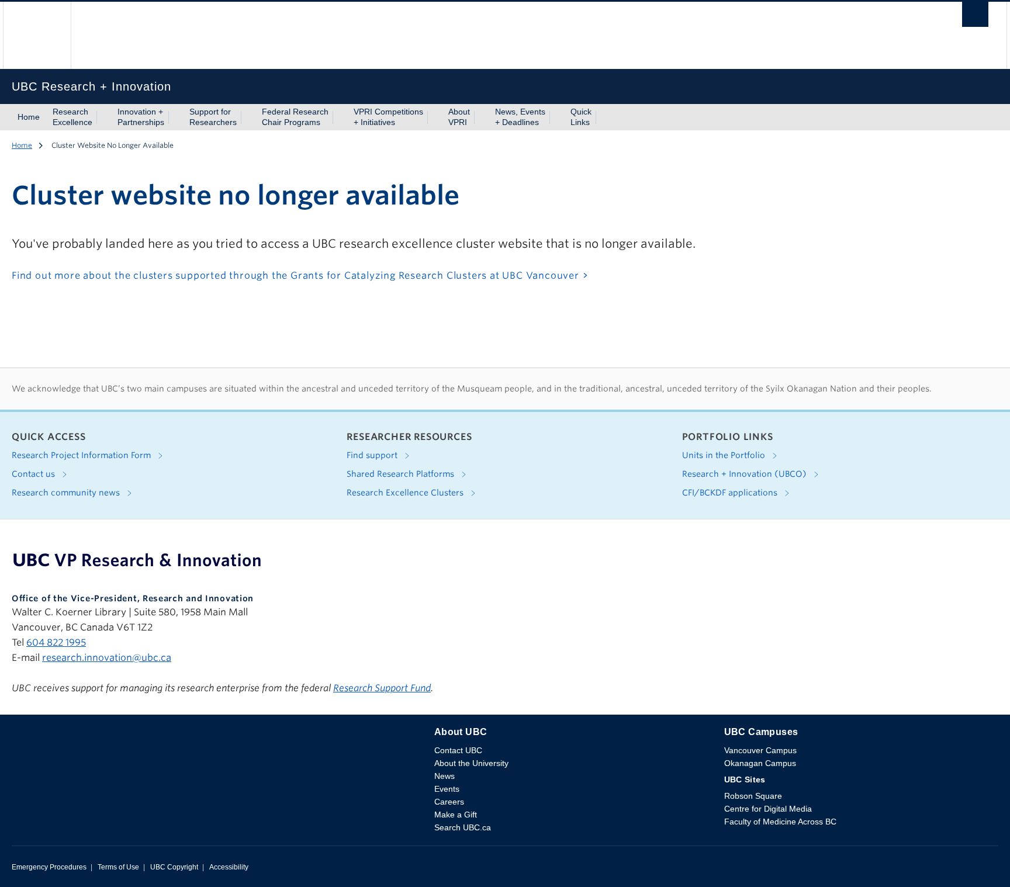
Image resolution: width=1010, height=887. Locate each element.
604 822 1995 (56, 642)
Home (29, 117)
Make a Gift (455, 814)
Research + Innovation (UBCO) (745, 474)
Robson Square (753, 796)
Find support (373, 455)
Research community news (67, 492)
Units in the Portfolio (724, 455)
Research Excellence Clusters (406, 492)
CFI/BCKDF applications (731, 492)
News (444, 776)
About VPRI (459, 117)
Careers (449, 801)
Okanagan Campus (760, 763)
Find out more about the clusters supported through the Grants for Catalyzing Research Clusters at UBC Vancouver (295, 275)
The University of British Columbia (37, 35)
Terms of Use (118, 867)
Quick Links (581, 117)
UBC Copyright (174, 867)
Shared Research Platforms (401, 474)
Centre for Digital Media (768, 808)
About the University (471, 763)
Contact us (34, 474)
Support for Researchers (213, 117)
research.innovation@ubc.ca (106, 657)
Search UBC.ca (462, 827)
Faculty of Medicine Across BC (780, 821)
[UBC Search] (975, 17)
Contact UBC (458, 750)
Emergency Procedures (49, 867)
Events (446, 789)
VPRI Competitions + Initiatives (388, 117)
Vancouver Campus (760, 750)
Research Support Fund (382, 688)
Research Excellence (72, 117)
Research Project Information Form (82, 455)
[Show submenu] (103, 117)
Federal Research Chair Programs (295, 117)
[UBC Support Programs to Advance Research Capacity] (137, 559)
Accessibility (228, 867)
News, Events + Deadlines (520, 117)
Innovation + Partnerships (140, 117)
